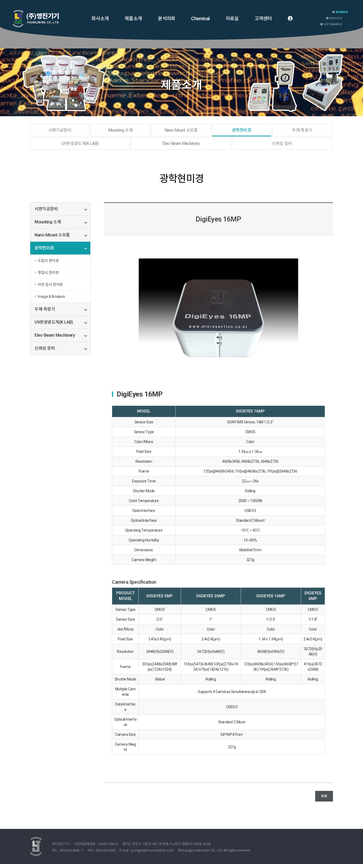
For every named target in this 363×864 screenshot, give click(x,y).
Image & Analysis (51, 296)
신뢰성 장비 (282, 143)
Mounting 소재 (120, 130)
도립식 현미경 (48, 260)
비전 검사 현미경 (50, 284)
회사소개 (100, 18)
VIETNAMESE (333, 24)
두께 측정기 (302, 130)
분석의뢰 (166, 18)
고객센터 (263, 18)
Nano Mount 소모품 (180, 130)
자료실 (232, 18)
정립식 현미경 (48, 272)
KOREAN (342, 12)
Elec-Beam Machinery (181, 143)
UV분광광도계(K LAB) (79, 143)
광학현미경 (241, 130)
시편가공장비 (59, 130)
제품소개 (133, 18)
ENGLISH (336, 18)
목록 (324, 796)
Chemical (200, 18)
